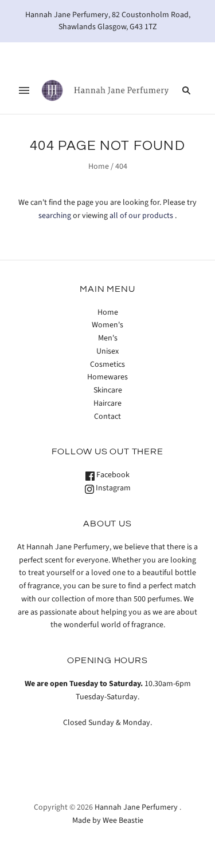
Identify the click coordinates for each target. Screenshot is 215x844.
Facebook (112, 475)
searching (54, 215)
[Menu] (24, 90)
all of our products (141, 215)
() (172, 54)
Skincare (107, 390)
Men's (108, 338)
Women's (107, 325)
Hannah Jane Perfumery (136, 807)
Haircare (107, 403)
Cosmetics (107, 364)
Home (98, 166)
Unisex (107, 351)
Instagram (112, 488)
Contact (107, 416)
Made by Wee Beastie (107, 820)
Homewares (107, 377)
